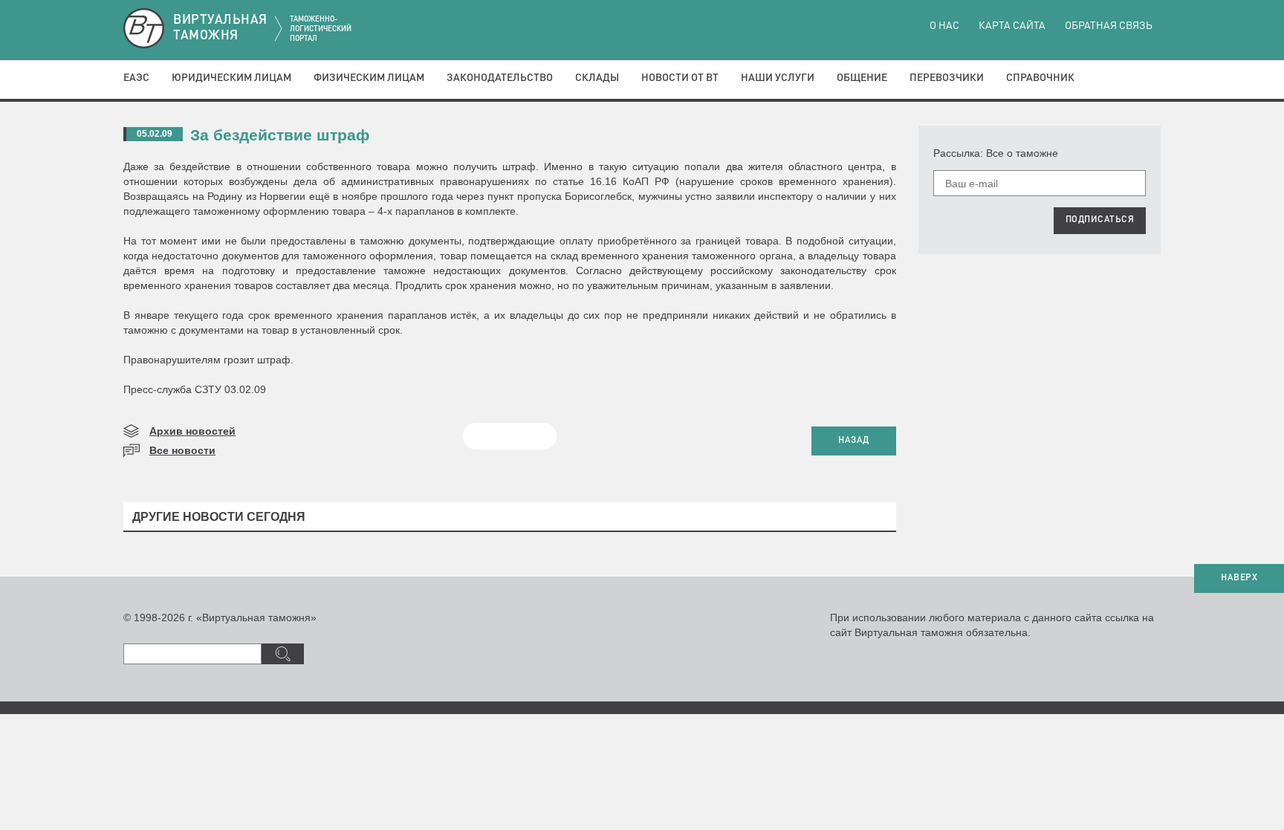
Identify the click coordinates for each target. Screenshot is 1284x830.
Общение (862, 78)
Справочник (1040, 78)
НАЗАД (853, 440)
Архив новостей (192, 431)
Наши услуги (777, 78)
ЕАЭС (136, 78)
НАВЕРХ (1239, 578)
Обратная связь (1108, 26)
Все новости (182, 450)
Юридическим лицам (231, 78)
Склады (597, 78)
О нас (944, 26)
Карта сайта (1012, 26)
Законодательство (500, 78)
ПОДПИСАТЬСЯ (1100, 219)
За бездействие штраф (279, 134)
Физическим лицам (369, 78)
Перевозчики (947, 78)
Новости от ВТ (680, 78)
